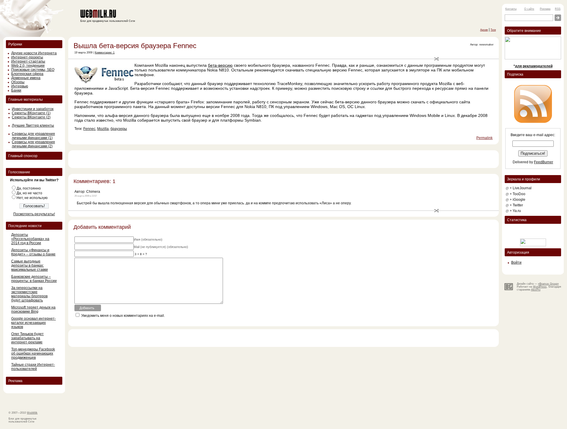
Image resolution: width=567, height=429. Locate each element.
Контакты (511, 8)
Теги (493, 29)
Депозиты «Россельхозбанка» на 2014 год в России (30, 239)
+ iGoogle (517, 200)
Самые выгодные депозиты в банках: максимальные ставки (29, 265)
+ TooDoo (517, 194)
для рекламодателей (534, 66)
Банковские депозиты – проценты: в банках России (34, 279)
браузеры (118, 129)
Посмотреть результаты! (34, 214)
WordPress (540, 286)
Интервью (19, 86)
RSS (558, 8)
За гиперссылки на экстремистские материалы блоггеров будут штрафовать (29, 294)
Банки (16, 90)
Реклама (545, 8)
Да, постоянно (29, 188)
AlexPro (535, 289)
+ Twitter (516, 205)
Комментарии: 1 (105, 52)
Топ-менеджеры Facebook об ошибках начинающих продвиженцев (33, 353)
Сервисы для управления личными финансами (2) (33, 144)
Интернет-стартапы (28, 61)
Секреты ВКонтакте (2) (31, 117)
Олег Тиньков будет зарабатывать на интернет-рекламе (27, 338)
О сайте (529, 8)
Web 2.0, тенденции (28, 65)
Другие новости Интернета (34, 53)
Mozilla (103, 129)
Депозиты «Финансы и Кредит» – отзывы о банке (33, 252)
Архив (484, 29)
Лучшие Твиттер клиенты (33, 125)
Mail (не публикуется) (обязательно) (161, 247)
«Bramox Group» (548, 283)
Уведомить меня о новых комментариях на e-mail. (123, 316)
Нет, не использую (32, 198)
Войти (516, 262)
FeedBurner (543, 162)
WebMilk (32, 412)
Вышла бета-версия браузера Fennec (135, 46)
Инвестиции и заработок (32, 109)
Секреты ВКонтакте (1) (31, 113)
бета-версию (220, 65)
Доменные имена (25, 78)
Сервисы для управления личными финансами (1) (33, 136)
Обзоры (18, 82)
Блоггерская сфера (27, 74)
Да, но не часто (29, 193)
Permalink (484, 138)
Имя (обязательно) (148, 239)
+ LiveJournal (521, 188)
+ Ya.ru (515, 211)
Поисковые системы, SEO (32, 70)
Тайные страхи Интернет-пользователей (33, 367)
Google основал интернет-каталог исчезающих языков (33, 323)
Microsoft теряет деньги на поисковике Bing (33, 309)
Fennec (89, 129)
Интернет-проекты (27, 57)
